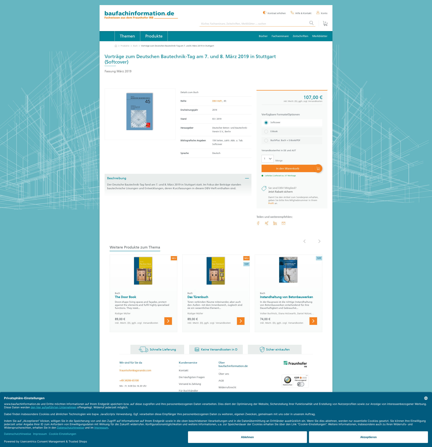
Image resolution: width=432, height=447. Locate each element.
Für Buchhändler (188, 390)
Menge (278, 160)
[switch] (300, 384)
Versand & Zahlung (190, 384)
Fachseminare (280, 36)
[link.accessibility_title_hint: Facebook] (258, 223)
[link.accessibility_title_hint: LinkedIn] (275, 223)
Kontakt (183, 370)
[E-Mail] (283, 223)
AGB (221, 380)
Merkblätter (319, 36)
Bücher (263, 36)
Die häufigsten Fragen (192, 377)
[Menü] (307, 376)
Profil (271, 203)
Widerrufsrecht (227, 387)
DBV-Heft (217, 101)
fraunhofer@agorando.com (135, 370)
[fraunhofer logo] (295, 364)
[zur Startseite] (115, 46)
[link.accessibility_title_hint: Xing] (266, 223)
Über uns (224, 373)
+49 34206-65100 (129, 380)
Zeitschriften (300, 36)
